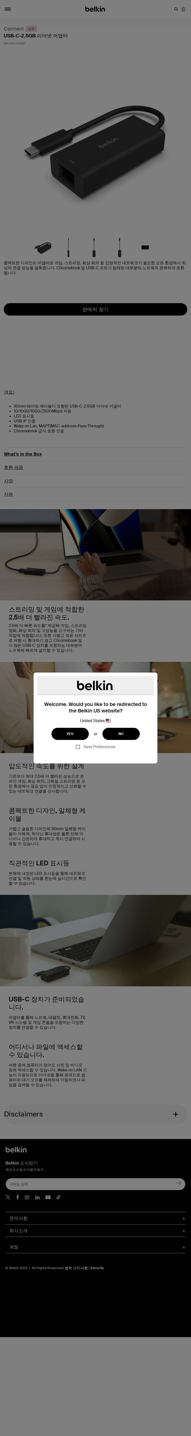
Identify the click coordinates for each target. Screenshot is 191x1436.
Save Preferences (99, 746)
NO (121, 734)
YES (70, 734)
